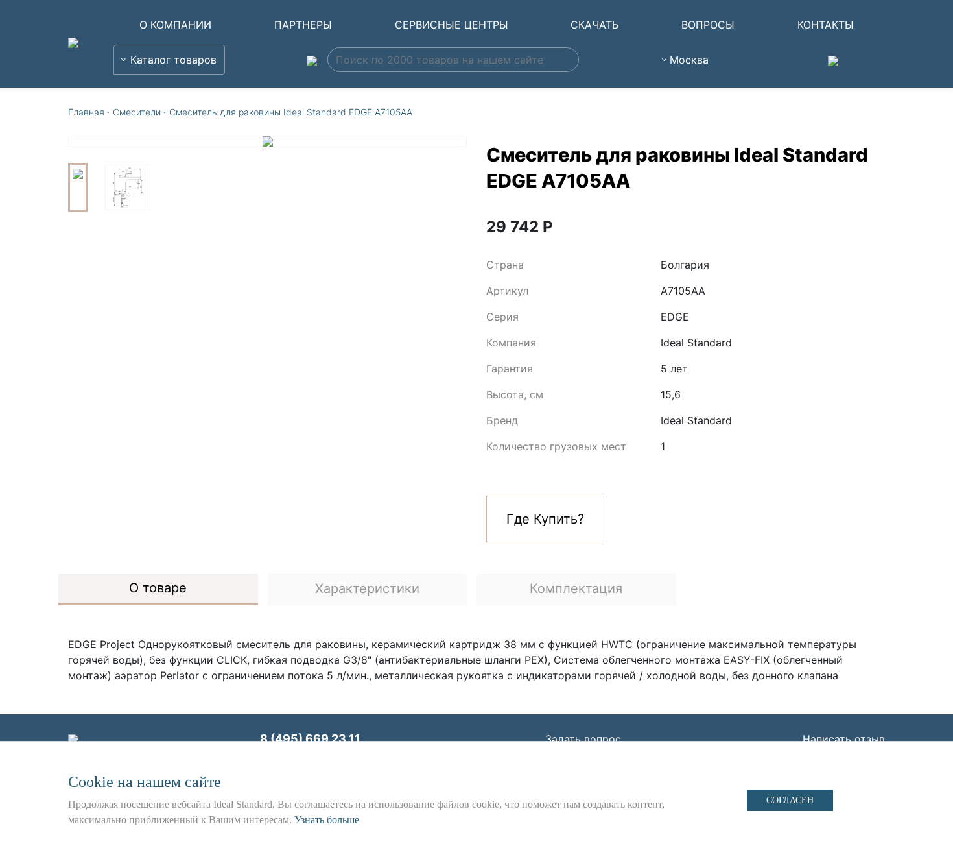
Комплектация (576, 588)
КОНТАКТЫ (825, 24)
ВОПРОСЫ (708, 24)
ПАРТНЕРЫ (303, 24)
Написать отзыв (844, 738)
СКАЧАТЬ (594, 24)
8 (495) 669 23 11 (310, 738)
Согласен (790, 800)
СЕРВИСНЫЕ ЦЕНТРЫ (451, 24)
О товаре (158, 588)
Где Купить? (545, 519)
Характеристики (367, 588)
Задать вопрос (583, 738)
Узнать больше (326, 819)
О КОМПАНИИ (175, 24)
